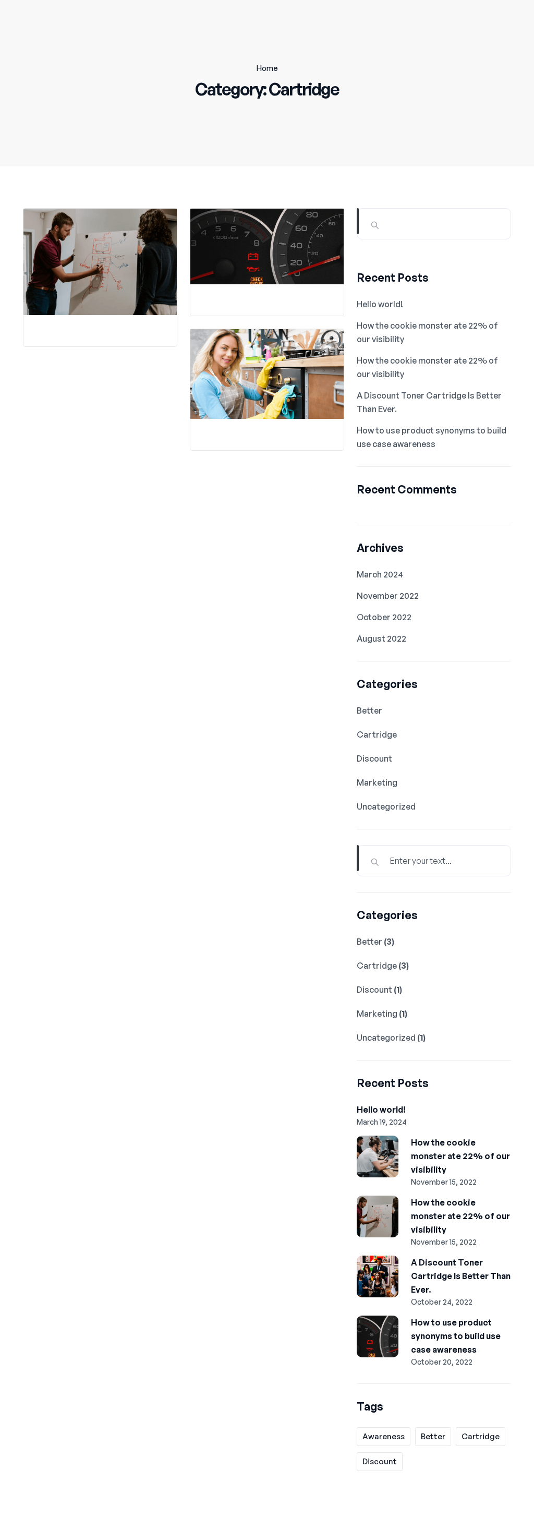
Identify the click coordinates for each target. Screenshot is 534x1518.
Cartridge (377, 734)
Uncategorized (386, 806)
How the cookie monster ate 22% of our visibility (460, 1156)
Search (358, 221)
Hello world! (380, 304)
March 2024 (380, 574)
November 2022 (388, 596)
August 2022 (381, 638)
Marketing (377, 782)
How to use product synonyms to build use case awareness (456, 1336)
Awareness (383, 1436)
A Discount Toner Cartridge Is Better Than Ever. (461, 1276)
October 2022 (384, 617)
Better (369, 710)
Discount (374, 758)
